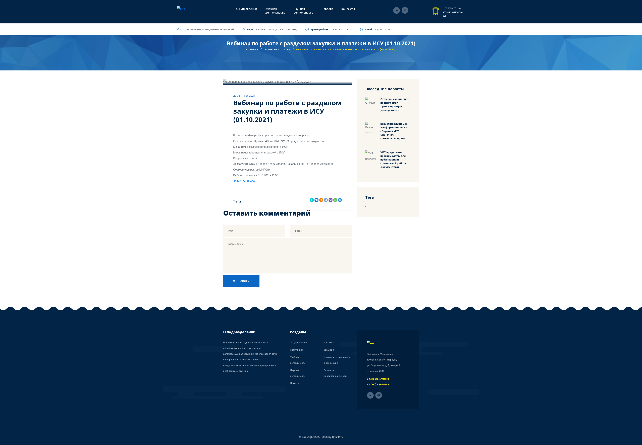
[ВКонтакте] (316, 200)
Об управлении (246, 9)
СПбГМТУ (337, 437)
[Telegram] (326, 200)
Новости (327, 9)
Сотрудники (296, 349)
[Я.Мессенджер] (312, 200)
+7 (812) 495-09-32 (453, 14)
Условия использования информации (337, 360)
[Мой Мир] (340, 200)
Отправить (241, 280)
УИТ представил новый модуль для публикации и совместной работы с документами (394, 159)
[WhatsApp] (335, 200)
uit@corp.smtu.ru (383, 29)
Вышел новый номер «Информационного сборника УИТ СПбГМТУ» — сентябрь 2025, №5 (394, 131)
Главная (252, 49)
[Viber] (331, 200)
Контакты (348, 9)
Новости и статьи (278, 49)
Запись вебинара (244, 181)
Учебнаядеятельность (275, 10)
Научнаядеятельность (303, 10)
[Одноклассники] (321, 200)
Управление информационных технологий (208, 29)
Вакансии (329, 349)
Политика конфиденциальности (335, 373)
